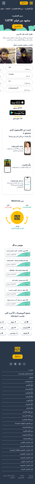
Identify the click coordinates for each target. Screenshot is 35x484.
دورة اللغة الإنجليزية (17, 9)
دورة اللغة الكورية (28, 431)
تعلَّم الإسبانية (29, 397)
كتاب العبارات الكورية (27, 461)
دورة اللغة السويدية (27, 435)
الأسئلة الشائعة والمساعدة (25, 374)
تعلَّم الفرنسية (29, 389)
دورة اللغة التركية (28, 439)
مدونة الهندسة (29, 381)
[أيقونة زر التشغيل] (24, 55)
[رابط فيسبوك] (24, 364)
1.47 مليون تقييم (17, 118)
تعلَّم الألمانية (29, 385)
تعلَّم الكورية (29, 400)
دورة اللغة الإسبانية (27, 427)
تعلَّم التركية (29, 408)
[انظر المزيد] (4, 3)
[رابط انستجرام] (11, 364)
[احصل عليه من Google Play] (18, 112)
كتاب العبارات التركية (27, 469)
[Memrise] (31, 3)
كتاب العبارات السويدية (26, 465)
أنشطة (8, 9)
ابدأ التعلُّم (24, 3)
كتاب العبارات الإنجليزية (26, 454)
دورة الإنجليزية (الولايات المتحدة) (24, 423)
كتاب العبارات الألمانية (27, 442)
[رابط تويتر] (19, 364)
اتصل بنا (31, 370)
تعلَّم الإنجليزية (29, 9)
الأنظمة (31, 377)
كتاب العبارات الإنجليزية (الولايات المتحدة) (21, 450)
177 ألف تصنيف (17, 108)
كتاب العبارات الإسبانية (26, 458)
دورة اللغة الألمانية (28, 412)
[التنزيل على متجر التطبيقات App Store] (17, 102)
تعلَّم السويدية (29, 404)
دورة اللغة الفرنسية (27, 416)
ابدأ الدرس (17, 26)
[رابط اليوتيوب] (15, 364)
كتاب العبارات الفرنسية (26, 446)
